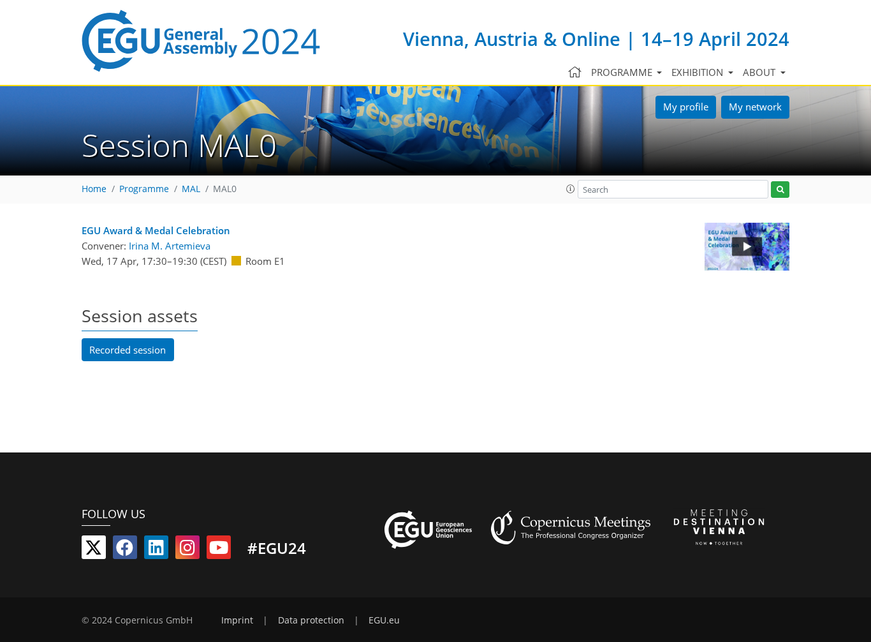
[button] (570, 189)
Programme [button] (623, 72)
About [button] (760, 72)
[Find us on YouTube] (219, 550)
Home (94, 189)
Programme (144, 189)
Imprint (237, 620)
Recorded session (127, 349)
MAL (191, 189)
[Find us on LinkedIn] (156, 550)
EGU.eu (384, 620)
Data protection (311, 620)
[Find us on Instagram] (187, 550)
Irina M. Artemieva (169, 245)
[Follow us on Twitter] (94, 550)
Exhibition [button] (698, 72)
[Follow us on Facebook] (125, 550)
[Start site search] (780, 189)
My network (755, 106)
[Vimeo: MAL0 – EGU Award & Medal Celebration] (747, 247)
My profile (685, 106)
